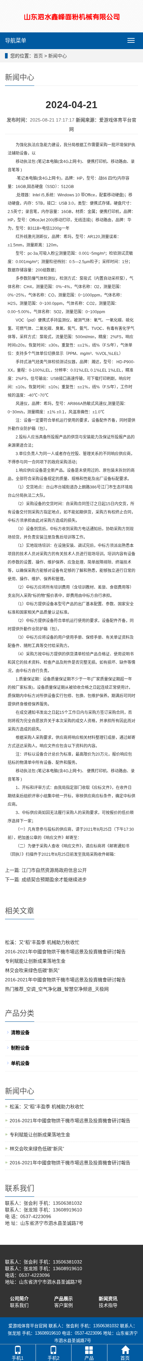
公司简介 (19, 1298)
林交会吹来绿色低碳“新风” (32, 970)
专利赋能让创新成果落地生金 (35, 961)
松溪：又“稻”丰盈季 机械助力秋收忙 (42, 942)
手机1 (18, 1357)
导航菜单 (15, 40)
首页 (38, 55)
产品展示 (63, 1298)
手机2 (54, 1357)
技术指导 (108, 1305)
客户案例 (63, 1305)
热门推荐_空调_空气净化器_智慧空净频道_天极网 (57, 989)
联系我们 (19, 1305)
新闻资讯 (108, 1298)
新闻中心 (57, 55)
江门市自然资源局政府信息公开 (54, 870)
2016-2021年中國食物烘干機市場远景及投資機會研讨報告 (65, 951)
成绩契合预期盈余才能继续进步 (54, 879)
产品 (89, 1357)
